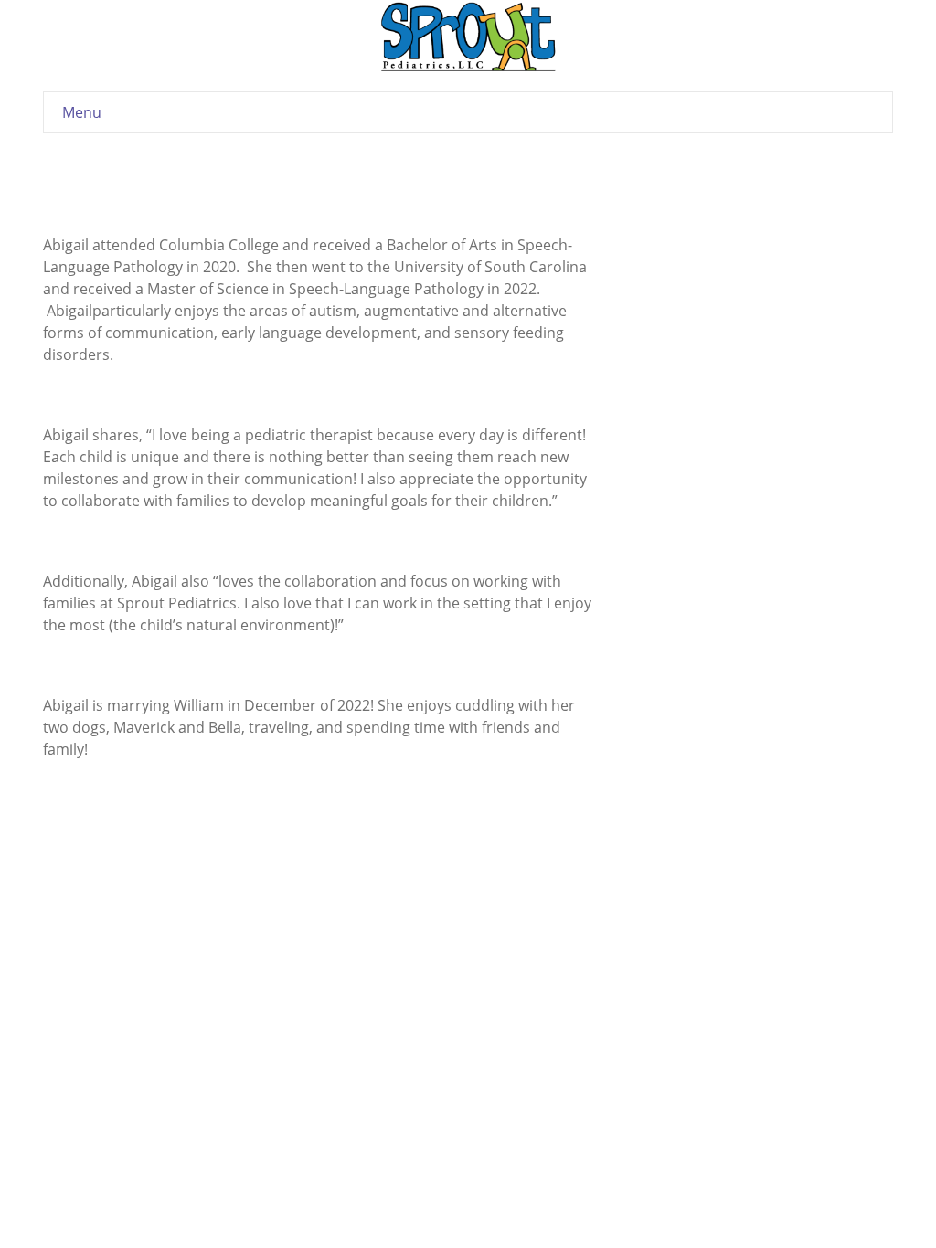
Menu (81, 112)
